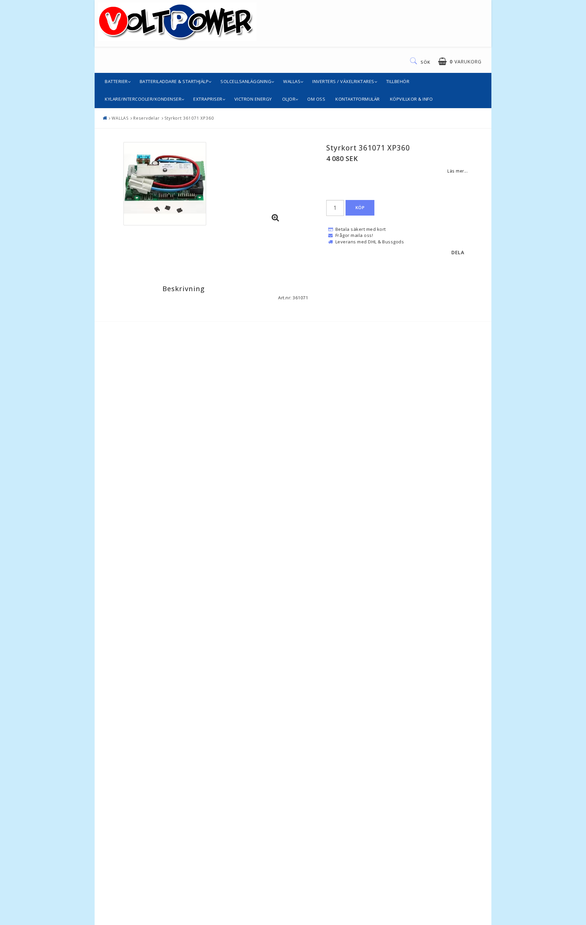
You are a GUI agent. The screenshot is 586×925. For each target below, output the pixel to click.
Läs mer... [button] (457, 171)
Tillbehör (398, 81)
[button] (459, 62)
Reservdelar (146, 118)
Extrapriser (207, 99)
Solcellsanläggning (245, 81)
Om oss (316, 99)
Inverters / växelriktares (343, 81)
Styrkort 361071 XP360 (189, 118)
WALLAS (291, 81)
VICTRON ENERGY (253, 99)
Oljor (289, 99)
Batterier (116, 81)
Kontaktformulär (357, 99)
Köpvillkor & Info (411, 99)
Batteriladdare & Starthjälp (174, 81)
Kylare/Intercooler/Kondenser (143, 99)
